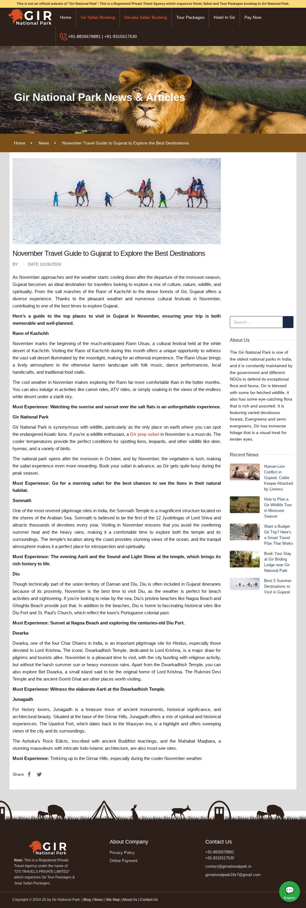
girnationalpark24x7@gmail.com (233, 874)
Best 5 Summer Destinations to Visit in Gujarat (277, 586)
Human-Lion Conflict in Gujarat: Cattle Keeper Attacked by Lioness (278, 477)
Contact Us (149, 900)
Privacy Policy (122, 852)
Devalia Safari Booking (145, 17)
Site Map (112, 900)
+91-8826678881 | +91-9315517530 (102, 36)
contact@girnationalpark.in (228, 866)
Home (65, 17)
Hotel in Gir (224, 17)
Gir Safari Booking (98, 17)
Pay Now (252, 17)
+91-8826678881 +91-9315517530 (219, 855)
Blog (87, 900)
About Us (129, 900)
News (44, 143)
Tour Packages (190, 17)
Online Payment (123, 860)
